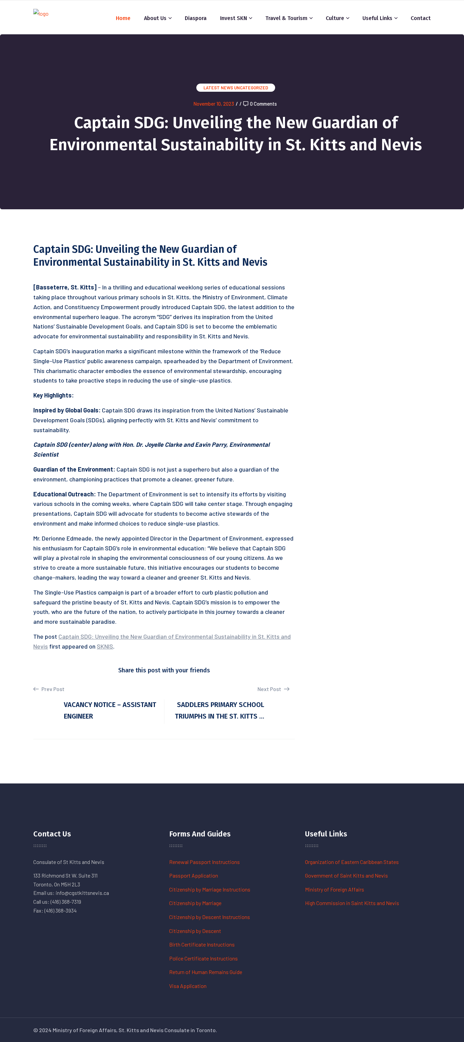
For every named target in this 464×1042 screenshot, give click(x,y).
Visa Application (188, 986)
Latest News (218, 87)
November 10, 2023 (213, 104)
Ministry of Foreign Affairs (334, 889)
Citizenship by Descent (195, 931)
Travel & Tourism (286, 18)
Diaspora (196, 18)
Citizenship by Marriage (195, 903)
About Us (155, 18)
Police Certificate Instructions (203, 958)
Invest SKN (233, 18)
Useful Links (377, 18)
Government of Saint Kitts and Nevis (346, 875)
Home (123, 18)
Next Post (269, 689)
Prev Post (52, 689)
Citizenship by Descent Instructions (209, 917)
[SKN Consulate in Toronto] (41, 16)
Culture (335, 18)
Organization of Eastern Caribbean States (352, 862)
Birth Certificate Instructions (202, 944)
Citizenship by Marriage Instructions (209, 889)
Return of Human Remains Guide (205, 972)
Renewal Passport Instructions (204, 862)
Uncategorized (251, 87)
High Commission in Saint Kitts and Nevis (352, 903)
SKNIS (105, 646)
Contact (421, 18)
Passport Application (193, 875)
